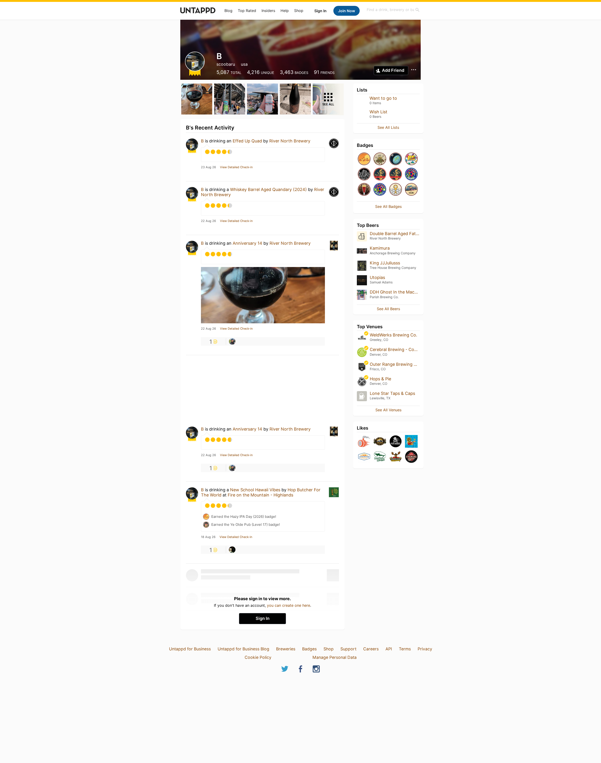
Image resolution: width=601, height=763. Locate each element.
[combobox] (393, 10)
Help (285, 10)
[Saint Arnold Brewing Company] (411, 441)
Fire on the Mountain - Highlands (260, 494)
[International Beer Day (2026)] (395, 159)
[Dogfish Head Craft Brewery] (380, 457)
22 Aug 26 (208, 221)
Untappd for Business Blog (243, 648)
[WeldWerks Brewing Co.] (364, 441)
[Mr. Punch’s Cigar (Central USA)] (380, 174)
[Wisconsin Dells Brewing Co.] (395, 457)
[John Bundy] (232, 549)
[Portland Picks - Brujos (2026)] (411, 189)
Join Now (346, 10)
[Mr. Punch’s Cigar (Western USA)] (395, 174)
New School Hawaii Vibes (255, 489)
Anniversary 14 (247, 243)
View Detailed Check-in (236, 167)
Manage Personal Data (334, 657)
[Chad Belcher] (232, 341)
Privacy (425, 648)
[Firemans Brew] (411, 457)
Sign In (320, 10)
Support (348, 648)
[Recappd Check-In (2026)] (411, 159)
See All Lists (388, 127)
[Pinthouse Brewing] (395, 441)
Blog (228, 10)
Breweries (285, 648)
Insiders (268, 10)
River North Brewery (289, 140)
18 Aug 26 (208, 537)
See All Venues (388, 410)
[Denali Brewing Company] (380, 441)
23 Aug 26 (208, 167)
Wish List (378, 111)
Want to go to (383, 98)
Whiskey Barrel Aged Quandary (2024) (268, 189)
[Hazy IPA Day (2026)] (364, 159)
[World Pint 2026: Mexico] (411, 174)
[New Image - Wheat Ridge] (364, 174)
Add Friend (393, 70)
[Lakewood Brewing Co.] (364, 457)
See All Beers (388, 308)
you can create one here (288, 605)
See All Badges (388, 206)
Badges (309, 648)
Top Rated (247, 10)
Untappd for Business (190, 648)
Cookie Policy (258, 657)
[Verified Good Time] (395, 189)
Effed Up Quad (247, 140)
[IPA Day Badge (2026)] (380, 159)
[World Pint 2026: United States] (380, 189)
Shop (298, 10)
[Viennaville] (364, 189)
